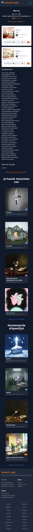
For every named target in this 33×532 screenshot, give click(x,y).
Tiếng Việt (24, 516)
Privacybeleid (5, 493)
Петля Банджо (10, 425)
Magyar (24, 519)
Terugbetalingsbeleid (7, 497)
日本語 (8, 510)
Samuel (8, 359)
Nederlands (8, 522)
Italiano (8, 525)
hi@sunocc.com (22, 484)
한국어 (24, 507)
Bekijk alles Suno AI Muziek (16, 319)
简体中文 (24, 504)
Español (8, 513)
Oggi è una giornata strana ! (15, 457)
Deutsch (24, 513)
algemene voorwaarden (8, 495)
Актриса (9, 212)
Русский (24, 525)
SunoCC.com (8, 472)
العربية (8, 519)
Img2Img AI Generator (7, 484)
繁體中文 (8, 507)
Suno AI (18, 18)
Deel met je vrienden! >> (16, 22)
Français (8, 516)
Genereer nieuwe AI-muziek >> (16, 172)
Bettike (8, 392)
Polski (24, 522)
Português (24, 510)
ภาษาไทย (24, 528)
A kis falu (9, 246)
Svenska (8, 528)
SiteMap (20, 486)
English (8, 504)
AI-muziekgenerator (7, 482)
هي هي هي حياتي (10, 313)
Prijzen (20, 482)
